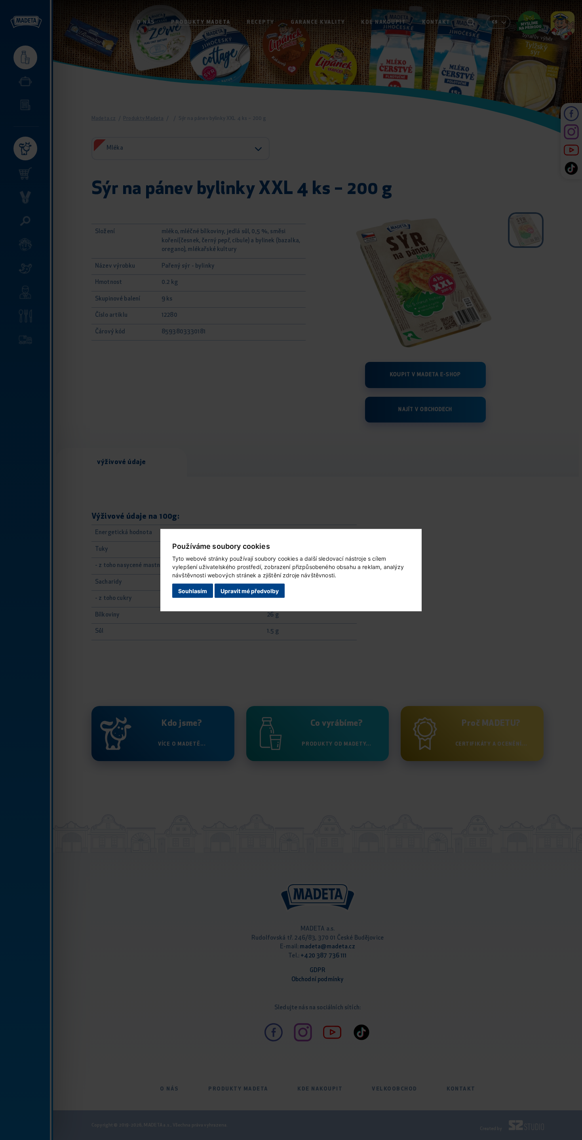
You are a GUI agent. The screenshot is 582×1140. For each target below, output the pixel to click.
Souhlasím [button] (192, 591)
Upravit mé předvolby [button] (250, 591)
